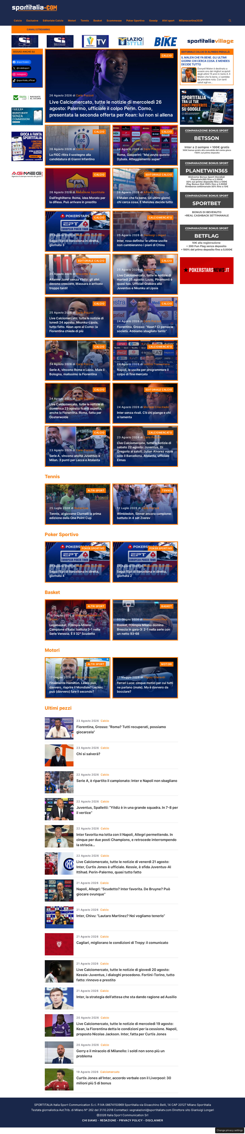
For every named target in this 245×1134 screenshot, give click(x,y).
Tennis (85, 20)
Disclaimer (154, 1120)
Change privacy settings (230, 1130)
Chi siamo (89, 1120)
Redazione (108, 1120)
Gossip (153, 20)
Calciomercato (160, 217)
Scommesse (114, 20)
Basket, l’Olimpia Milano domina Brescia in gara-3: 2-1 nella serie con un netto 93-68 (143, 629)
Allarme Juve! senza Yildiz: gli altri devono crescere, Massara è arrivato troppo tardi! (76, 284)
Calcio (18, 20)
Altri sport (168, 20)
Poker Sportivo (135, 20)
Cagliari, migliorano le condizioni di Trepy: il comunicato (122, 943)
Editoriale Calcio (53, 20)
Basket (97, 20)
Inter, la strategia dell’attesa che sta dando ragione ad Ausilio (126, 997)
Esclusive (32, 20)
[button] (230, 20)
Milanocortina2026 (191, 20)
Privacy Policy (131, 1120)
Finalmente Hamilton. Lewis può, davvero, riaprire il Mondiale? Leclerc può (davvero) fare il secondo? (76, 687)
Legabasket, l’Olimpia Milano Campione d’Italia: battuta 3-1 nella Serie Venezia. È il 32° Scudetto (74, 629)
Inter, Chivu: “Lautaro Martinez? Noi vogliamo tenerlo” (120, 916)
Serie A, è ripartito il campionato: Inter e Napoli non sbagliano (126, 781)
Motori (72, 20)
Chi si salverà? (88, 754)
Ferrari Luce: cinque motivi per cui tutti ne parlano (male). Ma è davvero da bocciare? (145, 687)
